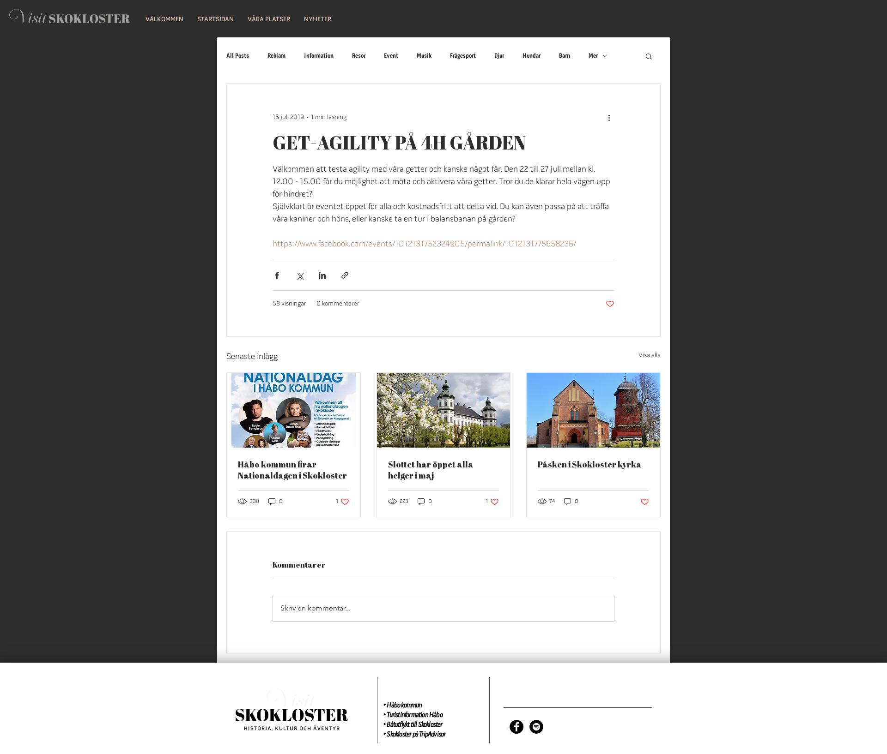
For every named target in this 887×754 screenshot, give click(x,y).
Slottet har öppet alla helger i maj (431, 470)
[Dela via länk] (344, 275)
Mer (593, 56)
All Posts (237, 56)
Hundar (531, 56)
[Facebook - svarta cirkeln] (516, 727)
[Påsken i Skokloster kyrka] (593, 410)
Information (319, 56)
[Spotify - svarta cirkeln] (536, 727)
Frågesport (463, 56)
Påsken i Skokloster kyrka (590, 464)
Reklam (276, 56)
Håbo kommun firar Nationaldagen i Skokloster (292, 470)
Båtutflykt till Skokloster (414, 725)
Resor (358, 56)
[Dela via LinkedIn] (322, 275)
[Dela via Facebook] (277, 275)
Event (391, 56)
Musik (424, 56)
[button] (215, 19)
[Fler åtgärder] (608, 117)
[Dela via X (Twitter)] (299, 275)
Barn (564, 56)
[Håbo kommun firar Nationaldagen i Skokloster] (293, 410)
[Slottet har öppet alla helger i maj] (443, 410)
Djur (499, 56)
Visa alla (649, 356)
